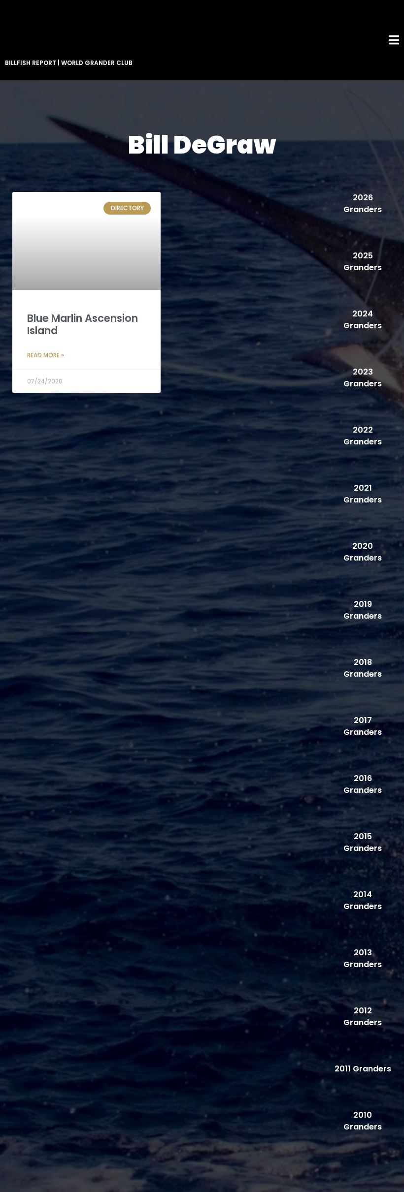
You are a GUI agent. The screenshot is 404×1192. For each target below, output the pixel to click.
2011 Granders (363, 1068)
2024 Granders (362, 319)
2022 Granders (362, 435)
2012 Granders (362, 1016)
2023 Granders (362, 377)
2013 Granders (362, 958)
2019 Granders (362, 610)
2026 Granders (362, 203)
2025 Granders (362, 261)
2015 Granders (362, 842)
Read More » (45, 355)
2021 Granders (362, 493)
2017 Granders (362, 726)
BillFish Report (30, 63)
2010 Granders (362, 1120)
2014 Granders (362, 900)
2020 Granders (362, 552)
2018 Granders (362, 668)
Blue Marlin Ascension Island (82, 324)
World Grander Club (97, 63)
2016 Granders (362, 784)
